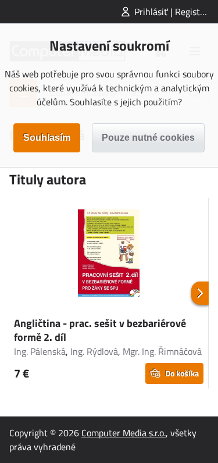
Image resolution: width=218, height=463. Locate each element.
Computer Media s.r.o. (123, 433)
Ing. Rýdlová (94, 351)
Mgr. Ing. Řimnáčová (162, 351)
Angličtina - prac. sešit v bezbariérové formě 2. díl (100, 330)
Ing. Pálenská (40, 351)
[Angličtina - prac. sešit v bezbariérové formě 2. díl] (108, 254)
